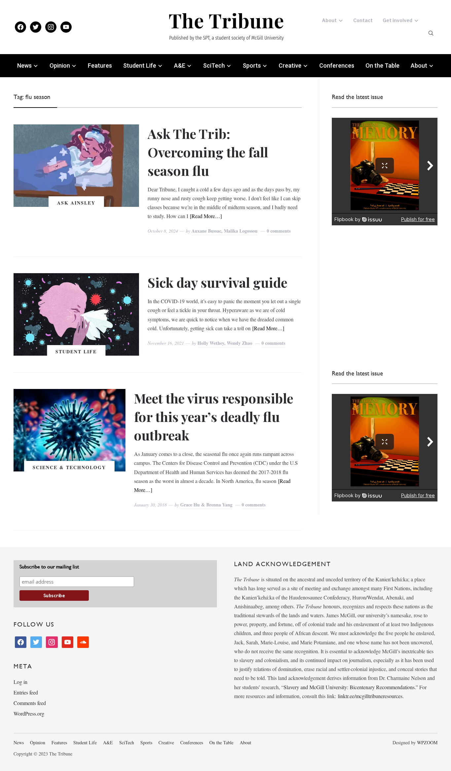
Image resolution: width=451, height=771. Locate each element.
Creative (290, 65)
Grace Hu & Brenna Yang (206, 504)
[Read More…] (206, 215)
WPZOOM (427, 742)
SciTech (214, 65)
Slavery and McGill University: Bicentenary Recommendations (349, 687)
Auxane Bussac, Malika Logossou (224, 230)
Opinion (60, 65)
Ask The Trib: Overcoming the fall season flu (208, 152)
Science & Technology (69, 467)
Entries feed (26, 692)
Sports (252, 65)
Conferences (336, 65)
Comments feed (30, 702)
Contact (363, 20)
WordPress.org (29, 713)
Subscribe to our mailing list (49, 566)
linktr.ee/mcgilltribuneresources (370, 695)
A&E (179, 65)
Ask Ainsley (76, 202)
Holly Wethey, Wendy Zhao (224, 342)
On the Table (382, 65)
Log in (20, 681)
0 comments (279, 230)
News (24, 65)
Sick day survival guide (217, 282)
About (329, 20)
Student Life (139, 65)
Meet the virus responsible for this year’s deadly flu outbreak (213, 416)
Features (100, 65)
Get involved (397, 20)
